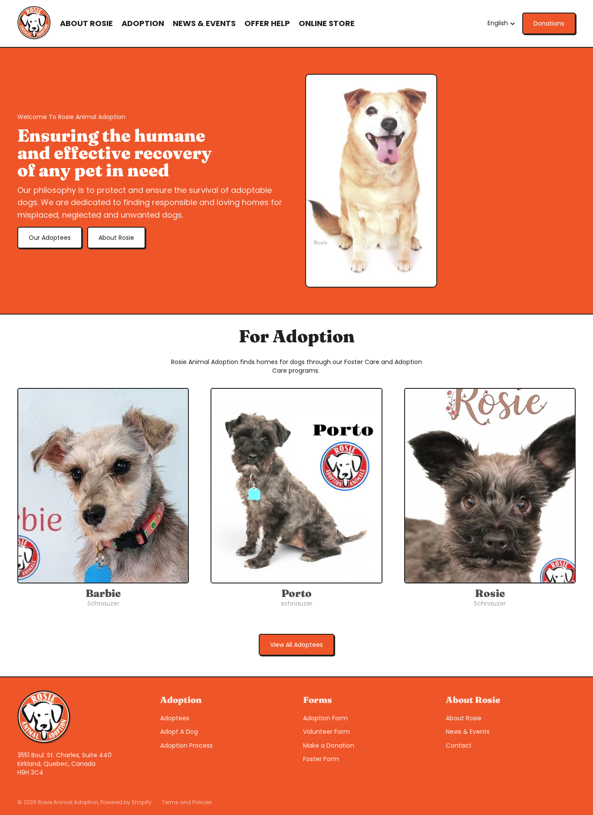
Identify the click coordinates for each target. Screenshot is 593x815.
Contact (458, 745)
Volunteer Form (326, 731)
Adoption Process (186, 745)
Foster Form (321, 759)
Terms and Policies (187, 802)
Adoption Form (325, 718)
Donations (549, 23)
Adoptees (174, 718)
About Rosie (116, 237)
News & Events (468, 731)
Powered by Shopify (126, 802)
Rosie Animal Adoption (68, 802)
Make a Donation (328, 745)
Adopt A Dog (179, 731)
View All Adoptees (296, 644)
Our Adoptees (50, 237)
